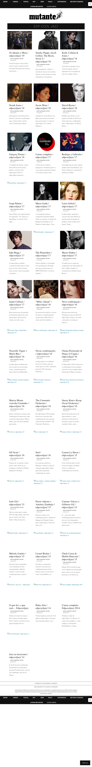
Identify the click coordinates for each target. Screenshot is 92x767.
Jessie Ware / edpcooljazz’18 (43, 107)
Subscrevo (85, 763)
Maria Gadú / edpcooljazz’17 (43, 205)
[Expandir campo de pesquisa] (90, 4)
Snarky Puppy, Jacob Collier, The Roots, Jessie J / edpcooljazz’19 (46, 57)
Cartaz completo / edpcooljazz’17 (44, 156)
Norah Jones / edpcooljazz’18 (16, 107)
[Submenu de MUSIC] (9, 1)
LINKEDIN (54, 683)
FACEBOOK (38, 683)
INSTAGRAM (46, 683)
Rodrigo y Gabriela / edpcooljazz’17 (72, 156)
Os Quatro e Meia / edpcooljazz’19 (18, 54)
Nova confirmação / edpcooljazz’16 (71, 303)
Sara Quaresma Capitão (17, 58)
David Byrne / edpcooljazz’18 (69, 107)
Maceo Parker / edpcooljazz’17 (69, 254)
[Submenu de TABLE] (54, 1)
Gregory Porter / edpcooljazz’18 (17, 156)
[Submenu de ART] (37, 1)
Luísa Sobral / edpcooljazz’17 (69, 205)
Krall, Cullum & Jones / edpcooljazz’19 (70, 55)
